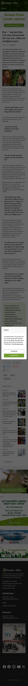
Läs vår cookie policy (17, 344)
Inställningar (14, 351)
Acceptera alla (14, 355)
